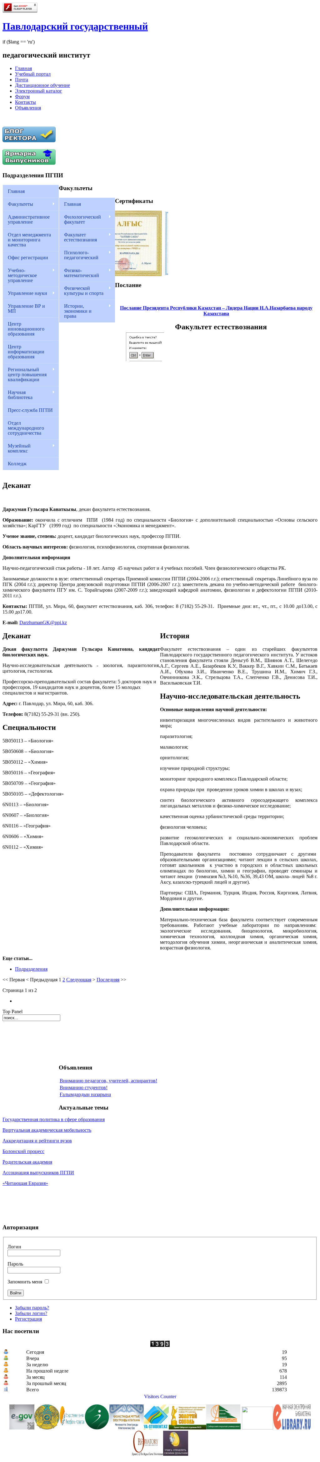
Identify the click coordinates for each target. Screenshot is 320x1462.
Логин (14, 1246)
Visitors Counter (160, 1396)
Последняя (108, 979)
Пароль (15, 1264)
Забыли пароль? (32, 1307)
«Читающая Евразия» (25, 1183)
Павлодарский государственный (75, 26)
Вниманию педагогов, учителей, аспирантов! (108, 1080)
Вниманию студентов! (84, 1087)
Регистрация (28, 1319)
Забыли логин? (31, 1313)
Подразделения (31, 969)
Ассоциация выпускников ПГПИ (38, 1172)
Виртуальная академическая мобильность (46, 1130)
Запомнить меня (25, 1281)
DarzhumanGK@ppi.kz (43, 622)
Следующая (78, 979)
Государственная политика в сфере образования (53, 1119)
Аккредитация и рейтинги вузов (37, 1140)
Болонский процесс (23, 1151)
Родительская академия (27, 1162)
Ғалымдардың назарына (85, 1094)
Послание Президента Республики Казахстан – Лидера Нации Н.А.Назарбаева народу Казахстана (216, 310)
